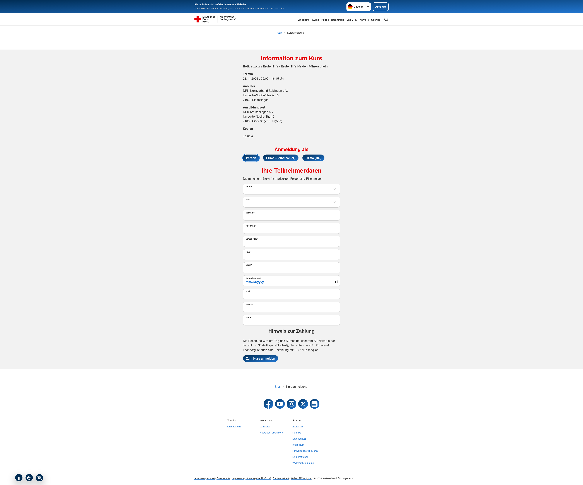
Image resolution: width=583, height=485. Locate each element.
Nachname (251, 225)
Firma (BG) (313, 158)
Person (251, 158)
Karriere (364, 19)
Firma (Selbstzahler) (280, 158)
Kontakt (296, 432)
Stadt (249, 264)
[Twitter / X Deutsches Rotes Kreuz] (303, 404)
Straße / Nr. (252, 238)
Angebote (304, 19)
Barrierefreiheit (300, 457)
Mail (248, 291)
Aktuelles (265, 426)
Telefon (249, 304)
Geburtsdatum (253, 277)
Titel (248, 199)
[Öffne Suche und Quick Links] (386, 19)
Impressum (298, 444)
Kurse (315, 19)
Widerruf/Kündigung (303, 463)
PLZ (248, 251)
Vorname (250, 212)
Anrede (249, 186)
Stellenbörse (234, 426)
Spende (375, 19)
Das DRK (351, 19)
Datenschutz (299, 438)
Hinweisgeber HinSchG (305, 450)
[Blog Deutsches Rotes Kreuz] (314, 404)
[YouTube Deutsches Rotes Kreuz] (280, 404)
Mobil (248, 317)
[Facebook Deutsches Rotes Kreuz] (268, 404)
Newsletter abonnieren (272, 432)
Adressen (297, 426)
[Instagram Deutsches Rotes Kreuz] (291, 404)
